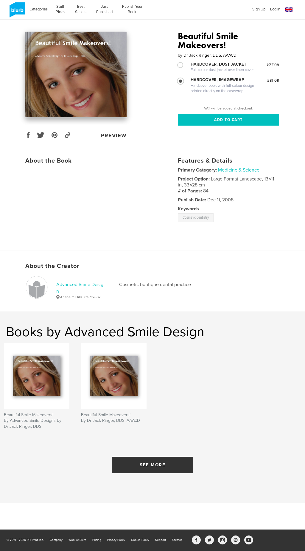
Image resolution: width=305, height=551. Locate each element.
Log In (275, 9)
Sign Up (258, 9)
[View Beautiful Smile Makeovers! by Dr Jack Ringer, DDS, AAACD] (76, 74)
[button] (288, 9)
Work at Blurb (77, 540)
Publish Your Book (132, 9)
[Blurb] (16, 12)
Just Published (104, 9)
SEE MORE (152, 464)
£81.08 (273, 80)
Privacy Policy (116, 540)
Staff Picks (60, 9)
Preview (114, 135)
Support (160, 540)
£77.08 (273, 64)
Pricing (96, 540)
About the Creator (52, 266)
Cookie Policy (140, 540)
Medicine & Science (238, 170)
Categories (38, 9)
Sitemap (177, 540)
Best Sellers (80, 9)
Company (56, 540)
